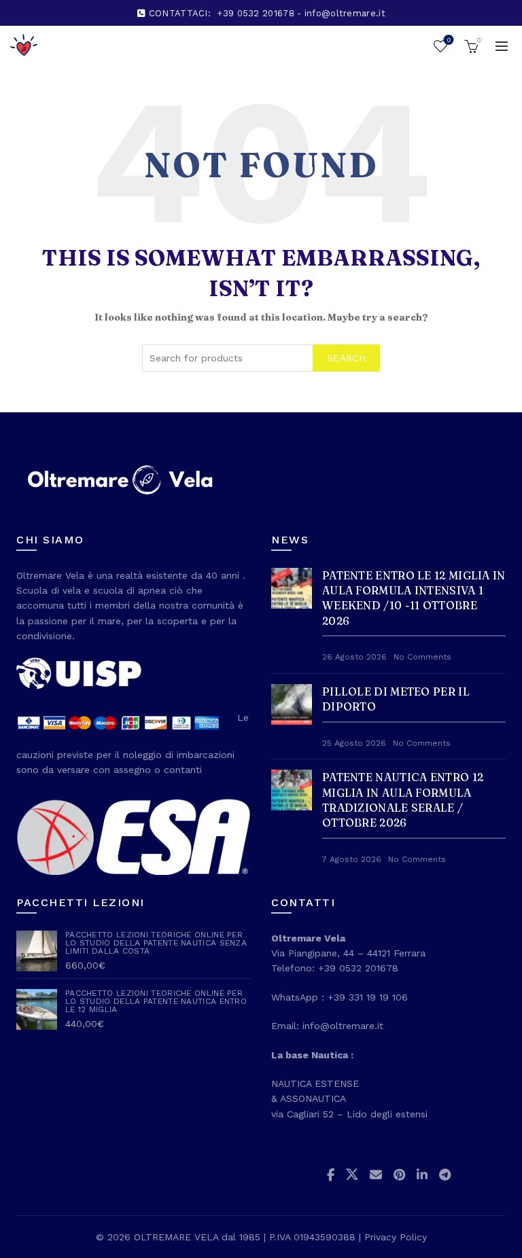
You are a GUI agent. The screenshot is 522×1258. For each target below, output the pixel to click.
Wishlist (449, 39)
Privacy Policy (395, 1237)
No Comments (422, 657)
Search (346, 358)
